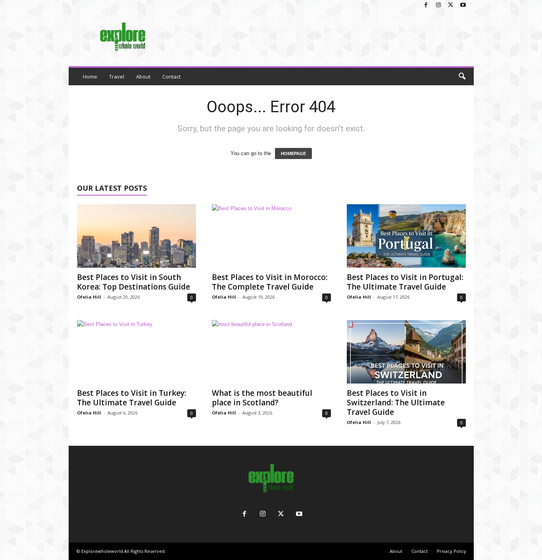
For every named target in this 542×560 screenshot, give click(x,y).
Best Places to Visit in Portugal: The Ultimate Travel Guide (405, 282)
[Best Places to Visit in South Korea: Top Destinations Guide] (136, 236)
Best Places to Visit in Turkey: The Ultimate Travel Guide (131, 398)
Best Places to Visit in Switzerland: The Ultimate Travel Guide (396, 402)
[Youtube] (463, 5)
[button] (462, 76)
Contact (171, 76)
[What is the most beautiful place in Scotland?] (271, 352)
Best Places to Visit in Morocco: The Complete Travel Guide (269, 282)
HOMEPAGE (293, 153)
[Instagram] (438, 5)
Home (90, 76)
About (143, 76)
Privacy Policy (451, 551)
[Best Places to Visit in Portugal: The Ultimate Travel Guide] (406, 236)
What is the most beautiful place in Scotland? (262, 398)
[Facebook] (426, 5)
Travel (116, 76)
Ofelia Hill (89, 297)
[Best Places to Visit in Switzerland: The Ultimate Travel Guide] (406, 352)
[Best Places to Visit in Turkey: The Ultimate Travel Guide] (136, 352)
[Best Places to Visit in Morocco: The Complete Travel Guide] (271, 236)
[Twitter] (451, 5)
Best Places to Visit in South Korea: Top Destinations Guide (133, 282)
